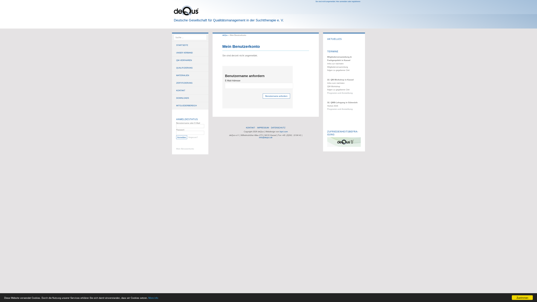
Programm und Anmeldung (340, 93)
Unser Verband (184, 53)
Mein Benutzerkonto (185, 149)
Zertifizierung (184, 83)
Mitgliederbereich (186, 105)
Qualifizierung (184, 68)
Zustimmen (522, 297)
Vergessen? (193, 137)
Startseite (182, 45)
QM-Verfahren (184, 60)
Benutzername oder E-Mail (188, 123)
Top (266, 145)
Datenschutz (278, 128)
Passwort (180, 130)
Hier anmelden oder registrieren (348, 2)
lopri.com (284, 131)
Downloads (182, 98)
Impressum (263, 128)
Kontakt (180, 90)
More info (153, 297)
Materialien (182, 75)
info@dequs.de (265, 137)
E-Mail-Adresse (232, 80)
